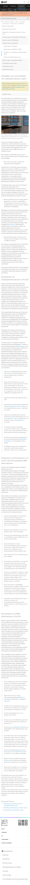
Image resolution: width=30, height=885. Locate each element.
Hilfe (15, 9)
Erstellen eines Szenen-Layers (9, 29)
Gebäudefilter (16, 727)
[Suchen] (24, 2)
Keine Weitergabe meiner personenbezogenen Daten (15, 879)
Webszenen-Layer (12, 418)
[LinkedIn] (26, 821)
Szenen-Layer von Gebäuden (17, 23)
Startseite (4, 9)
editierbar (6, 760)
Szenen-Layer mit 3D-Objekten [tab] (11, 40)
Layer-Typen (22, 21)
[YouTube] (26, 824)
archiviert (21, 83)
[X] (23, 821)
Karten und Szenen (9, 21)
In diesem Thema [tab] (6, 94)
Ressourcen (21, 6)
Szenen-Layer (6, 23)
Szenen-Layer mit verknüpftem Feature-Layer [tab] (14, 37)
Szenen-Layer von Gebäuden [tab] (10, 43)
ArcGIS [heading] (3, 828)
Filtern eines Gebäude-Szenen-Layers (12, 57)
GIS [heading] (2, 835)
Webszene (20, 420)
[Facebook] (19, 821)
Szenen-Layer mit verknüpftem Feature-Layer (15, 751)
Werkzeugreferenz (23, 9)
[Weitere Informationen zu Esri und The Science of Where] (4, 823)
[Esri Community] (19, 824)
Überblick (5, 6)
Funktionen (13, 6)
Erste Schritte (10, 9)
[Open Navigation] (28, 2)
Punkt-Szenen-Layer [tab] (8, 66)
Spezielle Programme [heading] (6, 842)
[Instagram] (23, 824)
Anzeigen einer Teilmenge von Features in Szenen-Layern (14, 33)
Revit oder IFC (11, 224)
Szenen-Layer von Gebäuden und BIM (12, 49)
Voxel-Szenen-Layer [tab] (8, 69)
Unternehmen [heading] (4, 839)
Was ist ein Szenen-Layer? (8, 26)
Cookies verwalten (7, 875)
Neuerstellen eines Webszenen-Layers (14, 810)
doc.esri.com (10, 14)
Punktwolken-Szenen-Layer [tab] (10, 63)
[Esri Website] (4, 2)
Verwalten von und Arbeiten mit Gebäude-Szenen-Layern (15, 53)
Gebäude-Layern (20, 346)
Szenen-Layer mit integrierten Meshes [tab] (12, 60)
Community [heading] (4, 832)
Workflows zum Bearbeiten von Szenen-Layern (15, 807)
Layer (16, 21)
